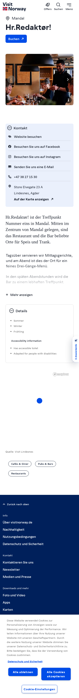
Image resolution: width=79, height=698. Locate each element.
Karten (8, 609)
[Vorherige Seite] (11, 79)
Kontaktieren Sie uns (18, 562)
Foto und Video (14, 595)
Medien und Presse (17, 576)
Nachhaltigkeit (13, 529)
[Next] (68, 79)
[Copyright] (68, 100)
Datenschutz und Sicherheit (23, 544)
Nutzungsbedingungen (19, 536)
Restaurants (18, 473)
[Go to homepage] (14, 6)
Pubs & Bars (45, 463)
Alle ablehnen (23, 672)
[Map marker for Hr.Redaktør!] (39, 401)
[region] (39, 656)
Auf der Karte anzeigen (31, 199)
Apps (6, 602)
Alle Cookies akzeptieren (56, 674)
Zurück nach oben (18, 504)
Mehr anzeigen (21, 294)
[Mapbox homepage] (61, 374)
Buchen (13, 39)
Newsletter (11, 569)
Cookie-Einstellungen (39, 689)
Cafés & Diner (19, 463)
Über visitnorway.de (17, 522)
